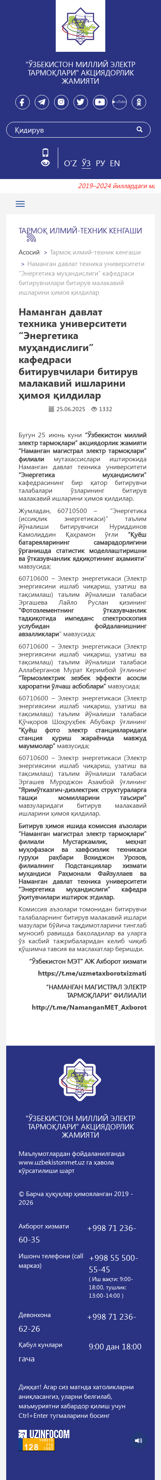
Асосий (29, 251)
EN (115, 162)
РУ (100, 162)
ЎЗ (86, 162)
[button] (48, 163)
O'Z (70, 162)
